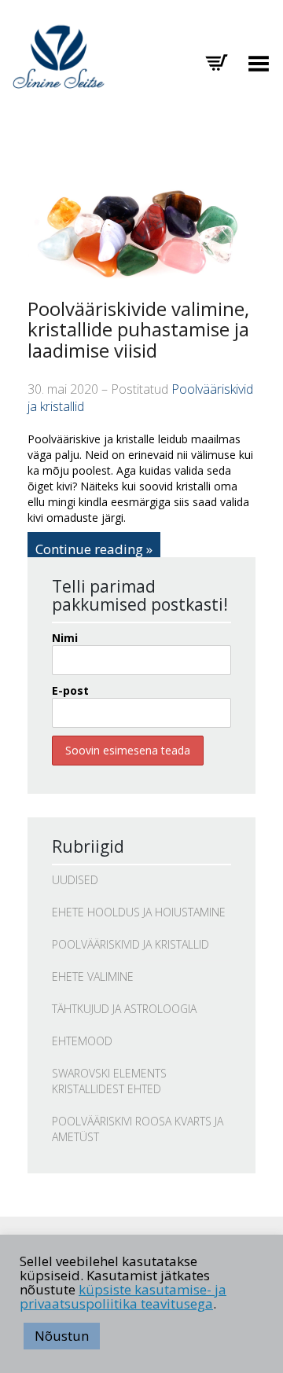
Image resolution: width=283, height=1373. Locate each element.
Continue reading (89, 549)
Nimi (65, 637)
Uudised (75, 879)
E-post (70, 690)
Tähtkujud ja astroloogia (124, 1008)
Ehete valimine (93, 976)
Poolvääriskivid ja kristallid (130, 944)
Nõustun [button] (62, 1336)
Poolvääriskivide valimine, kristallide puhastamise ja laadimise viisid (138, 329)
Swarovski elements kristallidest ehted (109, 1081)
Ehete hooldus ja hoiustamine (139, 912)
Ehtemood (82, 1040)
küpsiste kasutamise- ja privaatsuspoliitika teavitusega (123, 1296)
